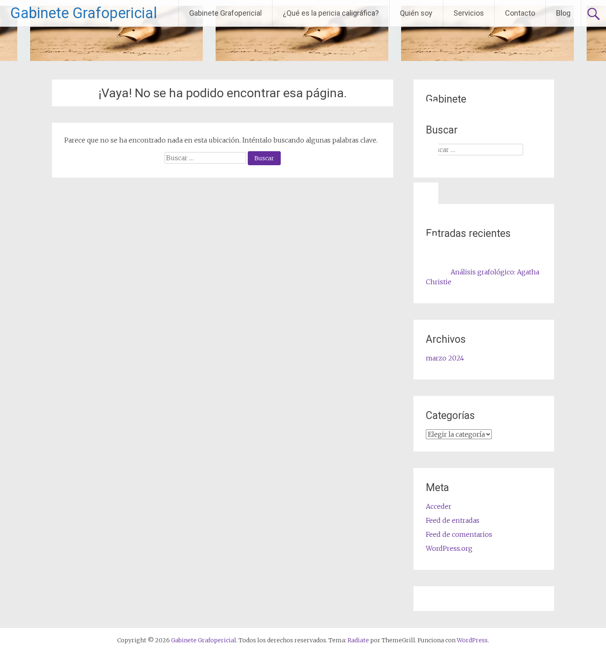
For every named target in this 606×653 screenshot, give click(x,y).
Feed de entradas (452, 520)
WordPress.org (449, 548)
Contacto (520, 13)
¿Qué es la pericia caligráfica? (331, 13)
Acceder (438, 506)
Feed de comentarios (459, 534)
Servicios (468, 13)
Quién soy (416, 13)
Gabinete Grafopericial (83, 13)
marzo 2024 (445, 358)
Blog (563, 13)
